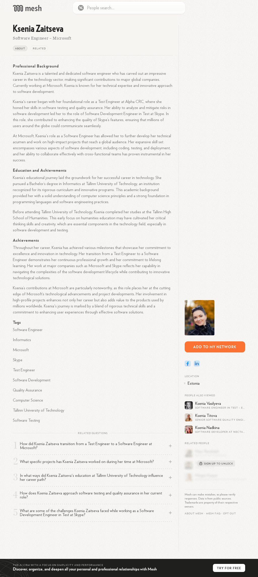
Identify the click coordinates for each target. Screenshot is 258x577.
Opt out (229, 513)
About (20, 48)
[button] (213, 514)
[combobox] (129, 8)
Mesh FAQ (213, 513)
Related (39, 48)
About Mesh (194, 513)
